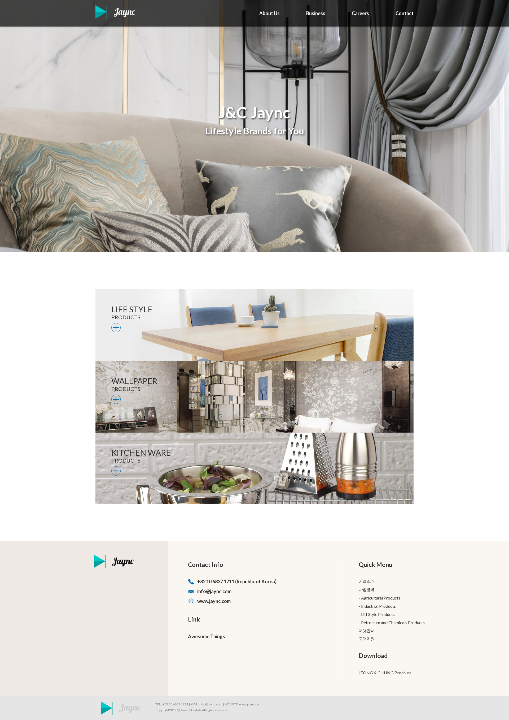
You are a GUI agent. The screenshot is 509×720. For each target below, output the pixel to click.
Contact (405, 13)
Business (315, 13)
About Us (269, 13)
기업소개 (367, 581)
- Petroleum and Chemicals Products (392, 622)
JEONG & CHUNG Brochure (385, 672)
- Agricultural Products (379, 597)
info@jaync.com (214, 591)
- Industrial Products (377, 606)
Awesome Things (206, 636)
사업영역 (367, 589)
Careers (360, 13)
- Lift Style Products (377, 614)
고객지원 (367, 638)
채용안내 (367, 630)
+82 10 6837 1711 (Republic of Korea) (237, 581)
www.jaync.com (214, 601)
